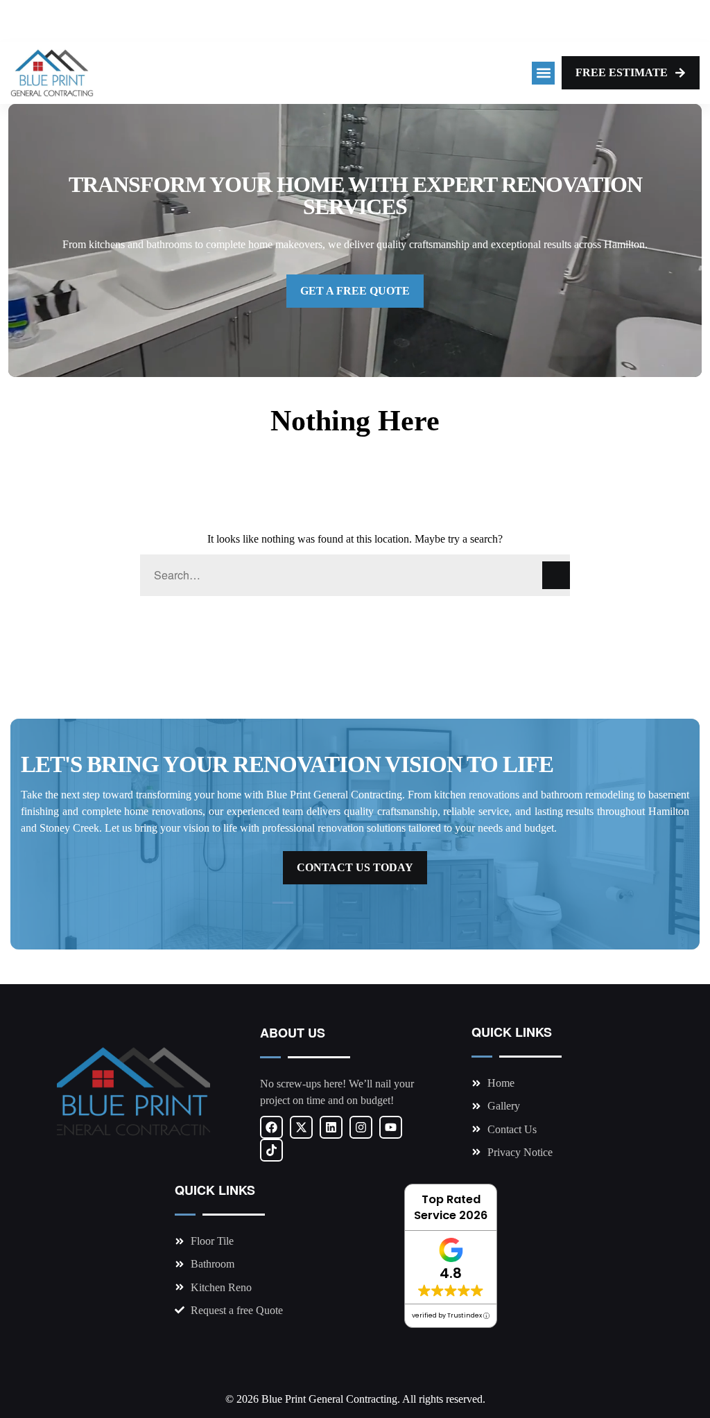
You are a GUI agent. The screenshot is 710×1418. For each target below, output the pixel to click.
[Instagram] (360, 1127)
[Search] (556, 575)
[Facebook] (271, 1127)
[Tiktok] (271, 1150)
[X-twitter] (301, 1127)
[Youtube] (390, 1127)
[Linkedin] (331, 1127)
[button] (543, 73)
